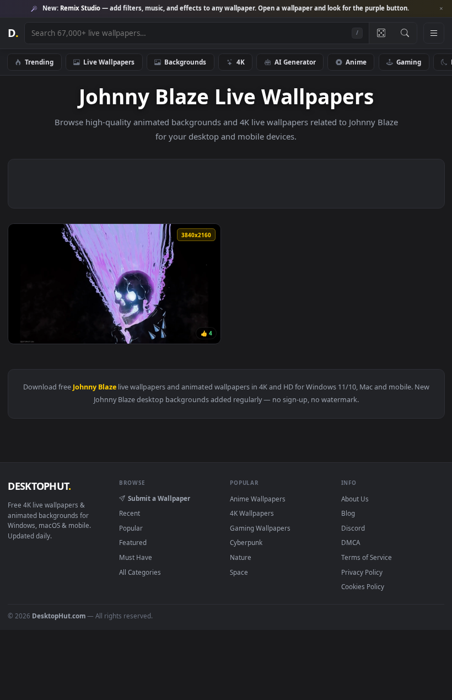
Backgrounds (185, 61)
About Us (355, 498)
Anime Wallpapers (258, 498)
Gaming (408, 61)
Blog (348, 513)
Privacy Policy (362, 572)
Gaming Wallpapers (260, 527)
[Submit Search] (405, 33)
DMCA (350, 542)
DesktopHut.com (58, 615)
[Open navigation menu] (433, 33)
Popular (131, 527)
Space (239, 572)
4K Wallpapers (252, 513)
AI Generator (295, 61)
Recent (129, 513)
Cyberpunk (246, 542)
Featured (133, 542)
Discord (353, 527)
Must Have (135, 557)
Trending (39, 61)
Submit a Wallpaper (159, 498)
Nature (240, 557)
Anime (356, 61)
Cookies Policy (362, 586)
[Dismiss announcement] (441, 9)
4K (240, 61)
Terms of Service (366, 557)
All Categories (140, 572)
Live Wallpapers (108, 61)
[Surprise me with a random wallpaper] (381, 33)
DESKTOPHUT (39, 486)
